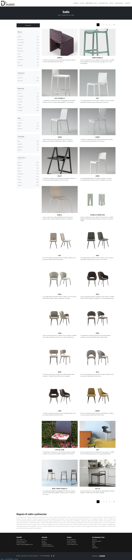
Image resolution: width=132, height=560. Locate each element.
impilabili (28, 144)
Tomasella (28, 65)
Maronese (28, 45)
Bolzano (28, 165)
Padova (28, 171)
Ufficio (111, 3)
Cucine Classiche (71, 541)
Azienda (75, 3)
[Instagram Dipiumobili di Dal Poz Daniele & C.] (53, 556)
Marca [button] (20, 32)
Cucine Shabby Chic (72, 544)
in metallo (28, 102)
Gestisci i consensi (14, 559)
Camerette (95, 547)
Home (59, 15)
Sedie (72, 15)
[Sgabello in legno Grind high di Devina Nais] (98, 199)
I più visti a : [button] (22, 158)
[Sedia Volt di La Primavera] (98, 82)
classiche (28, 123)
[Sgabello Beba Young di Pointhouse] (60, 473)
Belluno (28, 162)
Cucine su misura (71, 543)
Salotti (94, 543)
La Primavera (28, 42)
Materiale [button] (21, 88)
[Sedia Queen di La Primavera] (98, 121)
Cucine (82, 3)
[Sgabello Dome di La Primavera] (98, 42)
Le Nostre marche (46, 544)
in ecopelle (28, 96)
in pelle (28, 104)
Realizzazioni (119, 3)
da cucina (28, 78)
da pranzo (28, 80)
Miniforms (28, 48)
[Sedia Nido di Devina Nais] (98, 278)
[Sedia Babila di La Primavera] (60, 199)
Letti (93, 544)
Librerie (94, 539)
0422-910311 (22, 543)
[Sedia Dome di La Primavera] (98, 160)
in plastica (28, 107)
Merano (28, 168)
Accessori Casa (103, 3)
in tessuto (28, 110)
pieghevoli (28, 147)
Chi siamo (44, 539)
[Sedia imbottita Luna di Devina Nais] (60, 395)
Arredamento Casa (91, 3)
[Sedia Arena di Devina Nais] (98, 395)
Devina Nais (28, 39)
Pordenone (28, 174)
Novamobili (28, 51)
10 (114, 24)
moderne (28, 128)
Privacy (2, 559)
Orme (28, 54)
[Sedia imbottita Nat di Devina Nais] (60, 240)
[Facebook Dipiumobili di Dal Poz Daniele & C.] (51, 556)
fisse (28, 141)
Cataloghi (44, 543)
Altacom (28, 36)
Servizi (43, 541)
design (28, 126)
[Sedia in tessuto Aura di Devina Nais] (60, 317)
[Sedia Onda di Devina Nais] (60, 278)
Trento (28, 176)
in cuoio (28, 93)
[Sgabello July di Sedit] (98, 473)
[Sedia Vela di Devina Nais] (98, 356)
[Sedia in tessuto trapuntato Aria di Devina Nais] (98, 240)
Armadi (94, 546)
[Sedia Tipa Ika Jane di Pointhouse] (60, 434)
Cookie (6, 559)
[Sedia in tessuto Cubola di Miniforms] (60, 42)
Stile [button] (19, 118)
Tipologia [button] (21, 136)
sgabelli (28, 150)
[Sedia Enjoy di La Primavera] (60, 160)
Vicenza (28, 185)
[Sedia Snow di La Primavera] (60, 121)
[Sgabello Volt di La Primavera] (60, 82)
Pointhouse (28, 59)
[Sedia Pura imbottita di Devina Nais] (98, 317)
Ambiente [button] (21, 73)
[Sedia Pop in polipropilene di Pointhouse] (98, 434)
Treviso (28, 179)
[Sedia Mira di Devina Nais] (60, 356)
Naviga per (28, 25)
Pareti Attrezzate (96, 541)
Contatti (127, 3)
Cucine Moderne (71, 539)
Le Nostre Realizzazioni (48, 546)
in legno (28, 99)
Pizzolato (28, 56)
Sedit (28, 62)
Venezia (28, 182)
